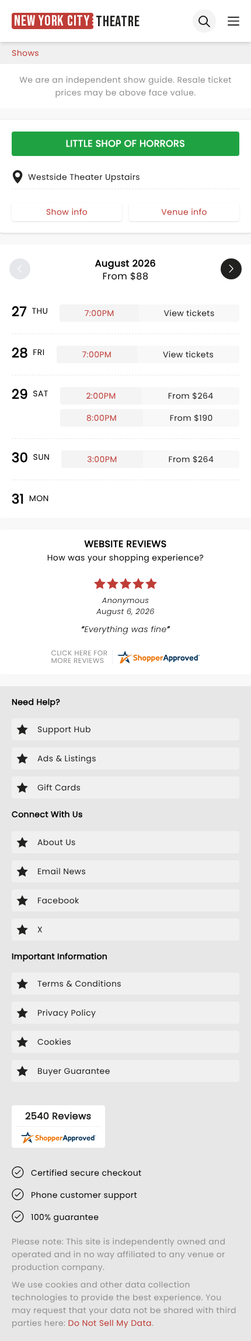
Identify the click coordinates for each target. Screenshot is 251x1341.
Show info (67, 212)
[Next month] (231, 268)
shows (25, 53)
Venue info (184, 212)
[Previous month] (19, 268)
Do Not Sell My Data (110, 1323)
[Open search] (204, 21)
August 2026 (125, 270)
